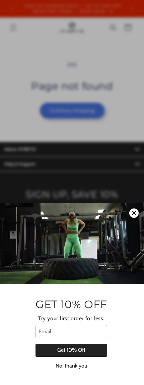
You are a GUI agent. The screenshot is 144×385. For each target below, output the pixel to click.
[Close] (134, 213)
